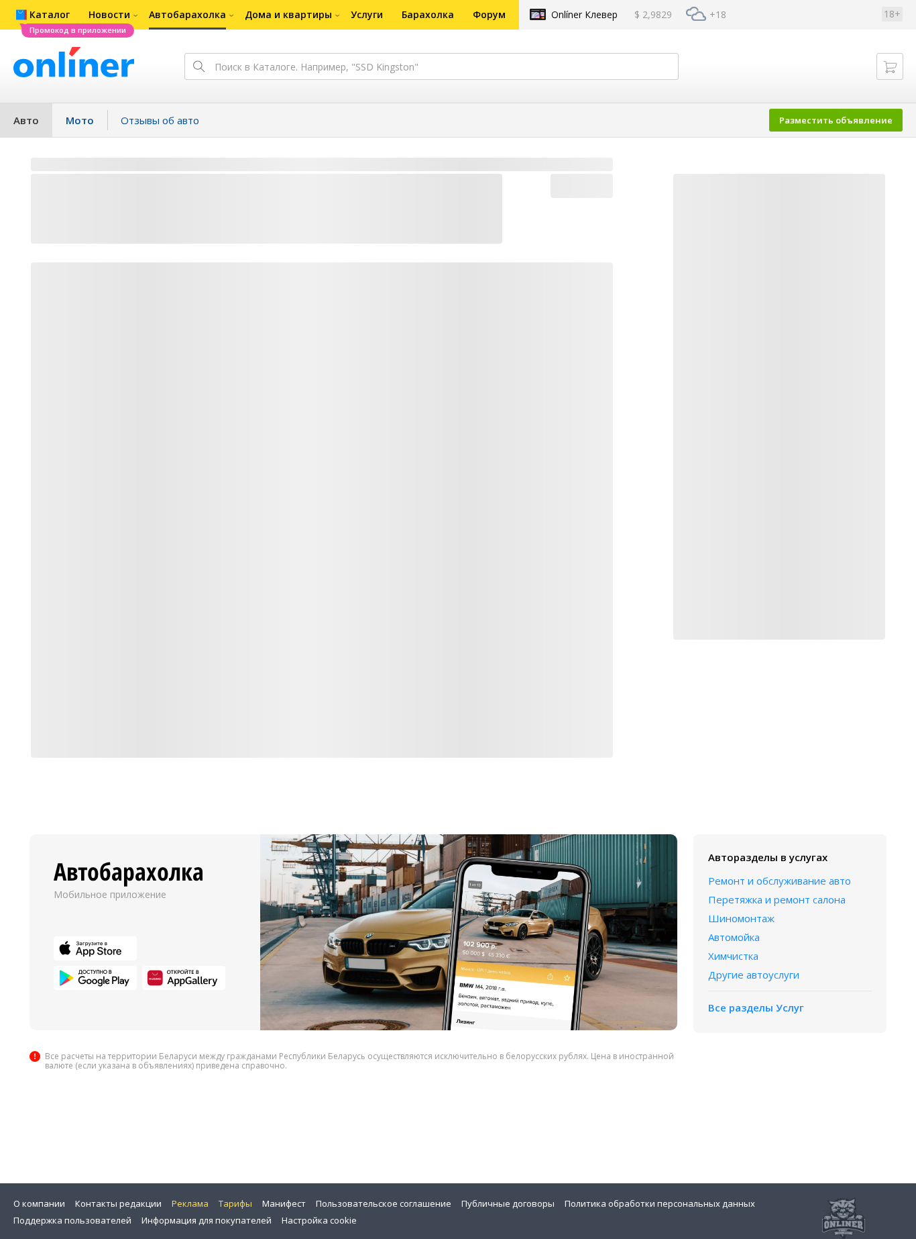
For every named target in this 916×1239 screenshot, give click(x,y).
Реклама (190, 1203)
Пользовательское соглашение (383, 1203)
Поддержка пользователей (72, 1220)
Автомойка (734, 937)
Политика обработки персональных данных (660, 1203)
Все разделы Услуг (756, 1007)
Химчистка (733, 955)
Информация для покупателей (206, 1220)
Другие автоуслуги (753, 974)
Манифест (284, 1203)
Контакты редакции (118, 1203)
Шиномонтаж (741, 918)
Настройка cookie (319, 1220)
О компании (39, 1203)
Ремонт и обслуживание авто (779, 880)
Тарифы (235, 1203)
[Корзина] (889, 66)
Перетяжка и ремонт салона (777, 899)
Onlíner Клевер (584, 14)
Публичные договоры (508, 1203)
